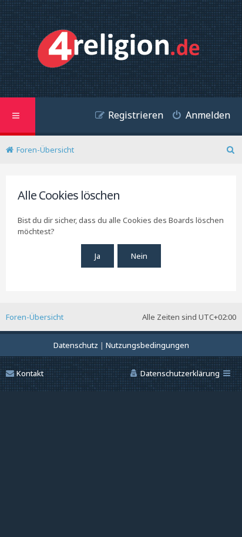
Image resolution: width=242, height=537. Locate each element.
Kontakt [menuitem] (29, 373)
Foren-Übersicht (34, 317)
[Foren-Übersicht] (121, 50)
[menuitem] (196, 116)
